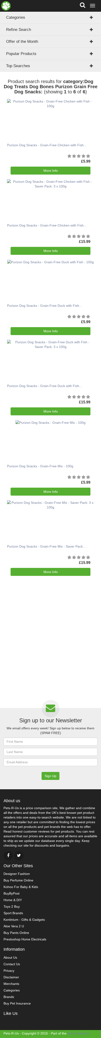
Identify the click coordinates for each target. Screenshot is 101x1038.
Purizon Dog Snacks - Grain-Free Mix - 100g (40, 466)
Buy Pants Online (16, 933)
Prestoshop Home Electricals (25, 939)
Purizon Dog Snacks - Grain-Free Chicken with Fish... (46, 145)
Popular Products (21, 53)
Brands (9, 997)
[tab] (50, 42)
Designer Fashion (17, 874)
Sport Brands (13, 913)
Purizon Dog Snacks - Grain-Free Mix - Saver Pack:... (46, 546)
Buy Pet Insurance (17, 1003)
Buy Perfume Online (18, 880)
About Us (10, 957)
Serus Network (78, 1033)
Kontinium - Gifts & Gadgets (24, 919)
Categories (15, 17)
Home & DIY (13, 900)
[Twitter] (18, 856)
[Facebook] (8, 856)
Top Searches (18, 66)
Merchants (11, 984)
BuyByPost (11, 893)
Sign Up (50, 776)
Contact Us (12, 964)
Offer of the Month (22, 41)
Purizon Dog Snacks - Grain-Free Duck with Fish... (44, 305)
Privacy (9, 970)
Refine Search (18, 29)
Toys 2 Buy (12, 906)
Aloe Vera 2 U (14, 926)
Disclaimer (11, 977)
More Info (50, 170)
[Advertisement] (50, 646)
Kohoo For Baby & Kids (21, 887)
